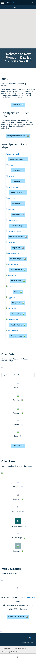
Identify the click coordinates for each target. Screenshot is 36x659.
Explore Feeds (6, 648)
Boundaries (16, 511)
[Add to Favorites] (18, 656)
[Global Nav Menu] (2, 2)
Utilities (16, 425)
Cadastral (16, 388)
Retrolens (16, 551)
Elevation (16, 499)
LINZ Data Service (16, 526)
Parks (16, 436)
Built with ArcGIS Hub (10, 652)
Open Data (30, 597)
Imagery (16, 486)
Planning (16, 400)
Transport (16, 413)
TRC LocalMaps (16, 538)
